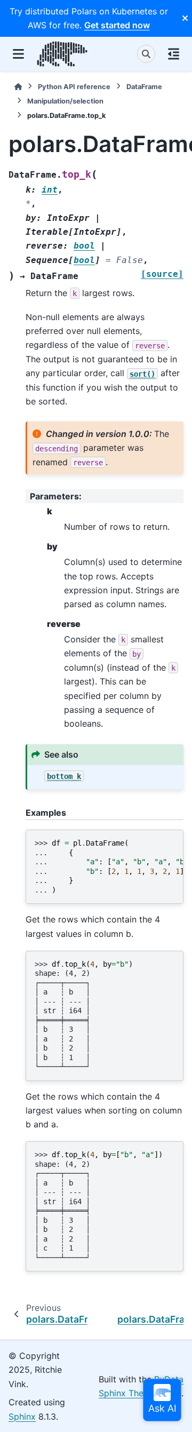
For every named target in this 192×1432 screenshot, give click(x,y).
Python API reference (74, 87)
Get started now (117, 25)
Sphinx (22, 1416)
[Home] (18, 86)
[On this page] (173, 54)
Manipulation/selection (65, 101)
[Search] (146, 54)
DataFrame (144, 87)
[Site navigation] (18, 54)
